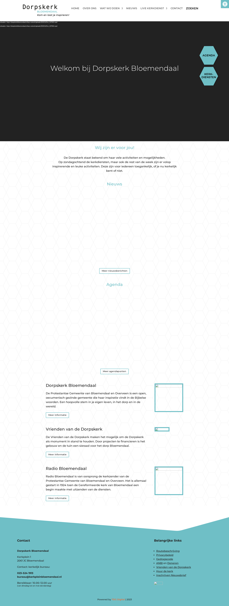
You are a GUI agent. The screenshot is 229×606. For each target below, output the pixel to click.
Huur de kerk (164, 571)
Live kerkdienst (152, 8)
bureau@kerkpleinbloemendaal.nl (39, 576)
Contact (177, 8)
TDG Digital (118, 599)
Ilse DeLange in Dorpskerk (114, 252)
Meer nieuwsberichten (114, 270)
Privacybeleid (164, 555)
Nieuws (131, 8)
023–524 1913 (25, 573)
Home (75, 8)
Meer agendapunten (114, 371)
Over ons (89, 8)
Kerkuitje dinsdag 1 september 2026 (114, 353)
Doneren (173, 563)
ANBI (159, 563)
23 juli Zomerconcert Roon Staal (114, 202)
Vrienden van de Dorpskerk (173, 567)
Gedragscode (164, 559)
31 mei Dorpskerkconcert (114, 227)
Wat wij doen (110, 8)
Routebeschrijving (168, 551)
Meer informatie (57, 415)
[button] (225, 4)
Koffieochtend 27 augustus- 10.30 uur (114, 328)
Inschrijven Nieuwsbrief (171, 575)
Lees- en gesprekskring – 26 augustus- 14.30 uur (114, 303)
